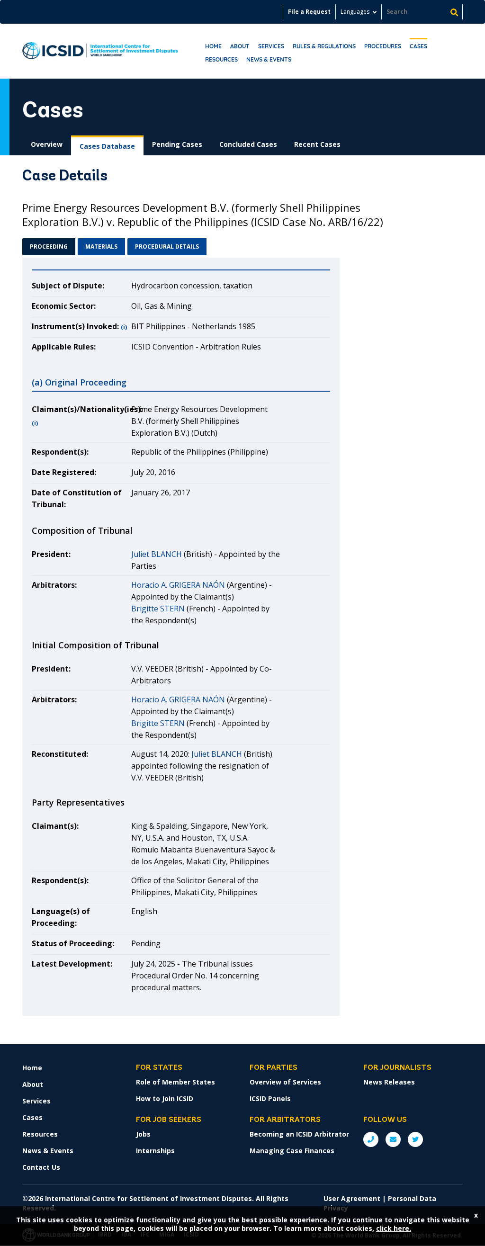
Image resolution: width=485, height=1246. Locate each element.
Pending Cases (177, 144)
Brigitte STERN (158, 608)
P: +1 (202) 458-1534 (370, 1139)
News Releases (389, 1081)
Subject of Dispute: (68, 285)
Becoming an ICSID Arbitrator (299, 1133)
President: (51, 554)
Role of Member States (175, 1081)
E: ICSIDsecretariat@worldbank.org (393, 1139)
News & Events (268, 59)
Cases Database (107, 146)
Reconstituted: (60, 754)
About (240, 46)
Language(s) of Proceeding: (61, 917)
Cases (418, 46)
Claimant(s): (55, 826)
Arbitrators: (54, 585)
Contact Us (41, 1167)
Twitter (415, 1139)
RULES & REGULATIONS (324, 46)
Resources (221, 59)
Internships (155, 1150)
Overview (47, 144)
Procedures (382, 46)
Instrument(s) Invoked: (75, 326)
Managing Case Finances (292, 1150)
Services (271, 46)
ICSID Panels (270, 1098)
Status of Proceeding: (73, 943)
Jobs (143, 1133)
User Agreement (351, 1198)
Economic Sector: (64, 306)
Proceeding (49, 246)
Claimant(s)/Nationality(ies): (81, 409)
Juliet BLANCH (156, 554)
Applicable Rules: (64, 346)
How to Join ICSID (164, 1098)
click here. (393, 1228)
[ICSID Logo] (100, 51)
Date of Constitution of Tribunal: (77, 498)
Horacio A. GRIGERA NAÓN (178, 585)
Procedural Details (167, 246)
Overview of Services (285, 1081)
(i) (124, 327)
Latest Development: (72, 964)
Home (213, 46)
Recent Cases (317, 144)
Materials (101, 246)
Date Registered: (64, 472)
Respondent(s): (60, 452)
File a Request (309, 12)
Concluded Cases (248, 144)
